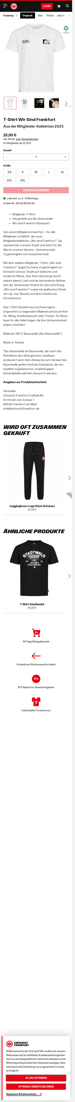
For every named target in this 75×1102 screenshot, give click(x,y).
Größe (7, 165)
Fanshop (8, 15)
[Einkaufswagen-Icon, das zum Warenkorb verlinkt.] (58, 6)
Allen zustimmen (36, 1077)
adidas (61, 15)
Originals (27, 15)
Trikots (50, 15)
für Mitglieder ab (17, 143)
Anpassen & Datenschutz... (22, 1094)
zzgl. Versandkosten (27, 139)
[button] (67, 5)
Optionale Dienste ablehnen (36, 1086)
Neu (40, 15)
